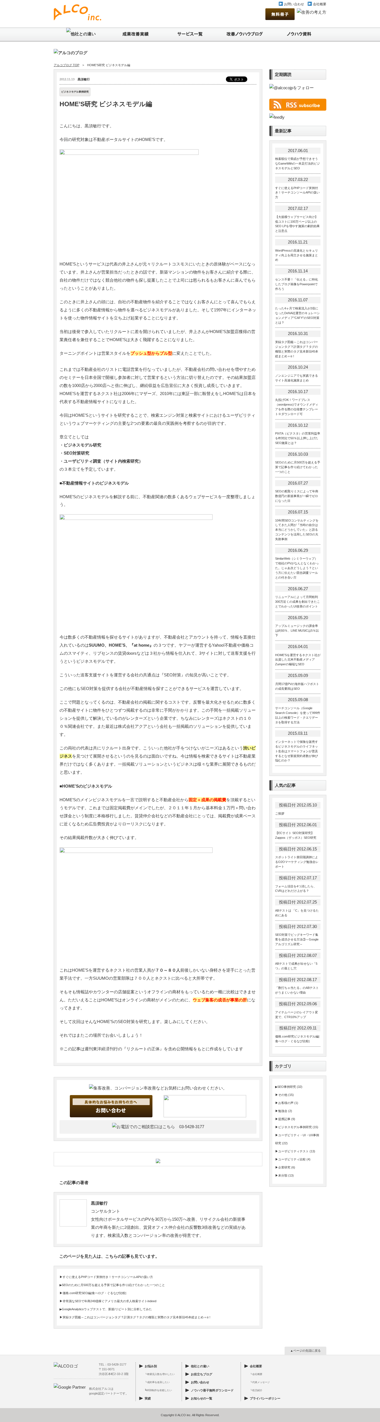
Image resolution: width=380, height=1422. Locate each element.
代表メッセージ (261, 1382)
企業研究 (284, 1167)
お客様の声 (285, 1103)
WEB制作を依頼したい (159, 1390)
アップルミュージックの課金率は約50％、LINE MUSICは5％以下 (297, 630)
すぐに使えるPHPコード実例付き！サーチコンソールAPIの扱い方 (108, 1277)
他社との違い (200, 1366)
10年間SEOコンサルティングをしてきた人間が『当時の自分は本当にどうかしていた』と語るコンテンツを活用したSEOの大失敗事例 (297, 530)
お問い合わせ (293, 4)
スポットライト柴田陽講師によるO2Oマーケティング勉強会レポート (297, 861)
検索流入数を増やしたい (161, 1374)
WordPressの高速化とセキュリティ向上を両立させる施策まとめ (296, 255)
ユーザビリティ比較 (292, 1159)
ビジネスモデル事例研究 (75, 91)
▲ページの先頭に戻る (305, 1350)
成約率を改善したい (158, 1382)
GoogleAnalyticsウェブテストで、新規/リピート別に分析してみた (107, 1309)
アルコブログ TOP (66, 65)
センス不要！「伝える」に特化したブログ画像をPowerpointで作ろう (296, 284)
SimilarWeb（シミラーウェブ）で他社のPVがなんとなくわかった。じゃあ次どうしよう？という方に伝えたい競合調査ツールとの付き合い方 (297, 568)
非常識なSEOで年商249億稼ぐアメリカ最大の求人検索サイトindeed (109, 1301)
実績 (148, 1398)
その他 (282, 1094)
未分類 (282, 1175)
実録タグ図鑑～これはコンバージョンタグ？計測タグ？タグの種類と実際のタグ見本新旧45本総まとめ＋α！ (137, 1317)
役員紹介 (257, 1390)
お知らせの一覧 (201, 1398)
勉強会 (282, 1111)
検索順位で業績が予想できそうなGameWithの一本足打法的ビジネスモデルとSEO (297, 163)
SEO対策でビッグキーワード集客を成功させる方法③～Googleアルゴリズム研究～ (297, 939)
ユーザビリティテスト (293, 1151)
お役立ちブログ (201, 1374)
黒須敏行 (84, 79)
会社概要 (319, 4)
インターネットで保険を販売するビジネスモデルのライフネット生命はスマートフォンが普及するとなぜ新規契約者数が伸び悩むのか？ (296, 751)
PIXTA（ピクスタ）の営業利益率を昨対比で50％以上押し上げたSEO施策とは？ (297, 438)
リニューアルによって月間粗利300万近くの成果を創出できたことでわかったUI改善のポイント (297, 601)
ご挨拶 (279, 813)
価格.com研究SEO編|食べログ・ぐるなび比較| (94, 1293)
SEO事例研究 (286, 1086)
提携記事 (284, 1119)
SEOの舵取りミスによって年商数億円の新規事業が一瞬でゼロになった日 (296, 496)
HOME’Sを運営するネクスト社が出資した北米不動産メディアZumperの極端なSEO (297, 659)
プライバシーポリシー (265, 1398)
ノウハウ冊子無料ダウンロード (212, 1390)
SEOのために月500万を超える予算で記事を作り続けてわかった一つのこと (113, 1285)
